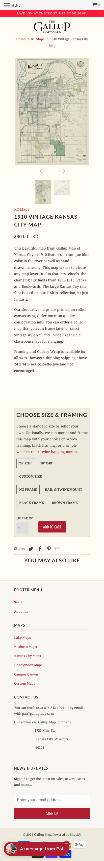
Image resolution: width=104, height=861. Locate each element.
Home (20, 39)
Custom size (30, 476)
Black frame (31, 502)
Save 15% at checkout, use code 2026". (52, 13)
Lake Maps (22, 637)
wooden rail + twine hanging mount (46, 451)
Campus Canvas (26, 674)
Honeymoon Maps (28, 665)
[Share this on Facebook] (39, 549)
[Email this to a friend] (57, 549)
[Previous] (42, 170)
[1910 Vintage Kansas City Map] (52, 111)
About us (21, 611)
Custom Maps (24, 683)
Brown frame (64, 502)
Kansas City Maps (27, 655)
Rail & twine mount (63, 489)
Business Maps (25, 646)
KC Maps (37, 39)
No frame (28, 489)
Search (19, 602)
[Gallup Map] (52, 27)
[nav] (12, 5)
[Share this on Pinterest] (48, 549)
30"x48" (47, 463)
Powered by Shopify (67, 834)
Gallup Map (42, 834)
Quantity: (24, 518)
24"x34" (25, 463)
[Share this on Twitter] (30, 549)
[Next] (61, 170)
